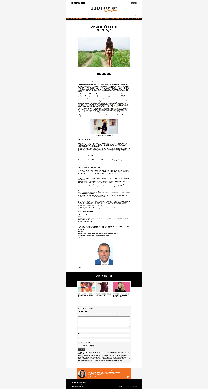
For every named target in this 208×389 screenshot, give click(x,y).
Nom (79, 328)
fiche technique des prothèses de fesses (103, 227)
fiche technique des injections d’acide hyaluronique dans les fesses (115, 171)
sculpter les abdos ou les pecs (92, 203)
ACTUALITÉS (90, 15)
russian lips (81, 112)
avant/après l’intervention (108, 359)
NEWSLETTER (133, 3)
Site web (80, 338)
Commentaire (81, 315)
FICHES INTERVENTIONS (100, 15)
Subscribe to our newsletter (86, 342)
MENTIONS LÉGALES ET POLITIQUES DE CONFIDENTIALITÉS (127, 386)
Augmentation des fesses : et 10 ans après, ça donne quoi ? (103, 294)
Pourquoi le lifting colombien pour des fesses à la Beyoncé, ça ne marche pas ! (94, 235)
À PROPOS (118, 15)
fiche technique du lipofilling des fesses (95, 218)
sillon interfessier (88, 95)
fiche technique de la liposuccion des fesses (96, 205)
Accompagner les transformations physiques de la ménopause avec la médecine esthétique (121, 295)
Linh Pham (92, 377)
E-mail (80, 333)
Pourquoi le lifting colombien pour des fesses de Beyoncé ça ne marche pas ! (86, 295)
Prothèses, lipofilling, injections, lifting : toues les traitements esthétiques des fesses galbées (98, 233)
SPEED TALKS (110, 15)
